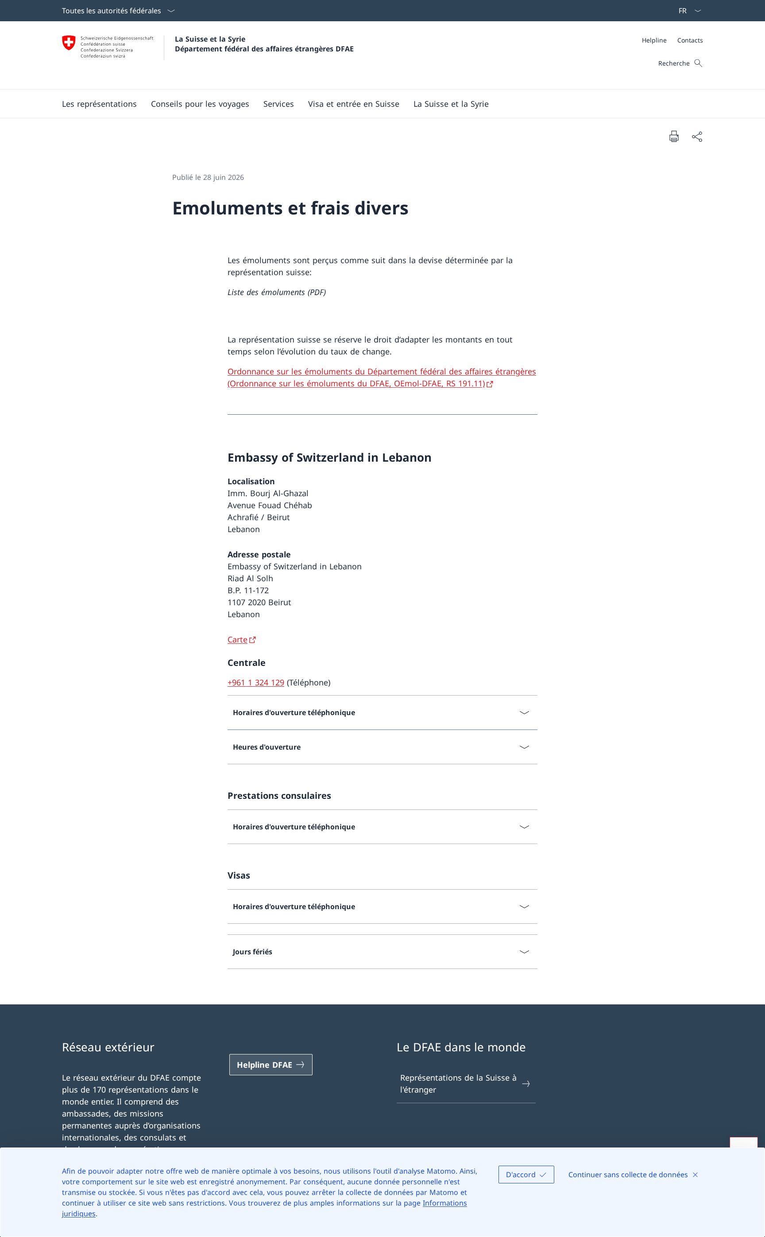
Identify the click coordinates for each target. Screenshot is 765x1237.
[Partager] (696, 136)
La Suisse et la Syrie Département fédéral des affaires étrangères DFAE (264, 44)
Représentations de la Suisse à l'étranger (458, 1083)
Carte (237, 639)
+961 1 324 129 (256, 682)
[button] (200, 103)
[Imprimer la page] (673, 136)
